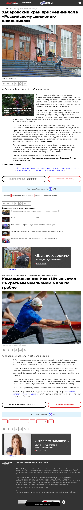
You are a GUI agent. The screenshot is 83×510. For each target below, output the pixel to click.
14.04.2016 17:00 (7, 9)
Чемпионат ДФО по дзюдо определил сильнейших (40, 170)
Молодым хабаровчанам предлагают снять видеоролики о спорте (47, 168)
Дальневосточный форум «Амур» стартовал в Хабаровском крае (33, 225)
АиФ (15, 78)
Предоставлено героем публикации (14, 345)
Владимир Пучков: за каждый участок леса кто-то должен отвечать (34, 238)
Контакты (19, 463)
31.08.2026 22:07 (7, 275)
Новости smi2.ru (9, 269)
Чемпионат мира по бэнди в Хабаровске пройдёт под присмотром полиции (37, 231)
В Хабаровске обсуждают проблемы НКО (25, 218)
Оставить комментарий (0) (65, 179)
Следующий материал (42, 504)
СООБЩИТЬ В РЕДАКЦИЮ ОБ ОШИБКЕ (36, 463)
